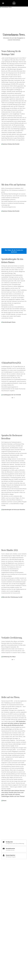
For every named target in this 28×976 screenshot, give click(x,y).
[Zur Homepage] (14, 3)
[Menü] (3, 3)
